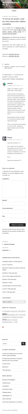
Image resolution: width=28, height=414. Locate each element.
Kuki (3, 264)
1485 (19, 311)
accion (9, 319)
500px (4, 319)
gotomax (10, 83)
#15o (13, 322)
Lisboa (10, 282)
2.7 (3, 311)
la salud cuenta (6, 363)
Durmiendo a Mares (7, 389)
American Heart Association (9, 33)
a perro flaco (14, 311)
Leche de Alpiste (6, 285)
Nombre (4, 200)
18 (11, 317)
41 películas (9, 264)
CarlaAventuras (6, 383)
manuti (4, 289)
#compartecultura (7, 322)
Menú (14, 10)
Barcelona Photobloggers (8, 379)
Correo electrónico (7, 208)
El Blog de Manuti (6, 392)
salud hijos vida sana (14, 54)
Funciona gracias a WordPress (10, 410)
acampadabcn (12, 314)
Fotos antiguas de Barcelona (13, 276)
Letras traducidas (6, 398)
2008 (22, 311)
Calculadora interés (7, 261)
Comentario (5, 179)
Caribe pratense (18, 261)
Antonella (4, 273)
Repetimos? (5, 367)
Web (3, 216)
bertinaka (4, 282)
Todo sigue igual (13, 273)
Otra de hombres (17, 285)
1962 (16, 322)
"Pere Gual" (22, 314)
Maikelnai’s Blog (20, 28)
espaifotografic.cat (7, 395)
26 (25, 311)
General (7, 64)
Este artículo (5, 37)
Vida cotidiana (20, 66)
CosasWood (5, 386)
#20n (4, 314)
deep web (4, 268)
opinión (12, 66)
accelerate (7, 311)
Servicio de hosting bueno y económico (12, 402)
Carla (3, 292)
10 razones (14, 319)
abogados (14, 317)
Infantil (7, 66)
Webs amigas (8, 68)
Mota (15, 16)
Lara (3, 276)
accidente (20, 317)
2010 (17, 314)
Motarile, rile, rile (11, 3)
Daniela (4, 279)
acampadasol (6, 317)
